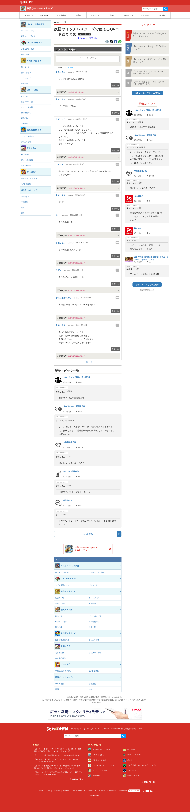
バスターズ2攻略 (27, 31)
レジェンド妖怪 (27, 107)
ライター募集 (135, 790)
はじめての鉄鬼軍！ (28, 136)
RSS (151, 791)
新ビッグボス (26, 73)
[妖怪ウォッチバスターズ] (26, 3)
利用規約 (66, 790)
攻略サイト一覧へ (149, 782)
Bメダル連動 (26, 184)
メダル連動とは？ (28, 49)
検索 (165, 9)
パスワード (25, 54)
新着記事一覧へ (77, 779)
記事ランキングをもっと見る (147, 93)
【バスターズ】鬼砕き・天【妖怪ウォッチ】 (149, 47)
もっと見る (88, 534)
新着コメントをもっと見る (147, 284)
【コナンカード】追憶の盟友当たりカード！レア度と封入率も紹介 (57, 755)
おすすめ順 (69, 67)
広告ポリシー (92, 790)
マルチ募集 (25, 197)
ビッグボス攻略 (27, 160)
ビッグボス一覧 (27, 102)
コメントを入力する (88, 58)
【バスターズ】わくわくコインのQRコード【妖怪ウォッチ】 (149, 72)
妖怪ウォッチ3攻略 (28, 36)
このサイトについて (43, 790)
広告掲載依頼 (111, 790)
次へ (88, 362)
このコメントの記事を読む (88, 38)
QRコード (44, 15)
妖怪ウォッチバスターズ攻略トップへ (86, 548)
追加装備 (24, 84)
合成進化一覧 (26, 113)
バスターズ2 (28, 15)
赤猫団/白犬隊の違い (29, 178)
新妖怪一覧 (25, 67)
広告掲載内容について (147, 290)
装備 (112, 15)
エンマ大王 (95, 15)
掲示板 (162, 15)
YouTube (147, 791)
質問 (22, 208)
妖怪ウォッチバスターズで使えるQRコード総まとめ (149, 34)
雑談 (22, 213)
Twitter (142, 791)
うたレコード (26, 78)
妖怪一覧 (24, 96)
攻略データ (145, 15)
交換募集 (24, 202)
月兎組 (78, 15)
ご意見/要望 (56, 790)
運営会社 (102, 790)
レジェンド (128, 15)
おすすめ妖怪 (26, 165)
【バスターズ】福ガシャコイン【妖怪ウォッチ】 (149, 60)
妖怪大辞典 (61, 15)
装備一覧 (24, 124)
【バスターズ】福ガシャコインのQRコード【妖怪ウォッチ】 (149, 83)
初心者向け (25, 155)
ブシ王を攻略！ (27, 142)
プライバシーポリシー (78, 790)
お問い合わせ (123, 790)
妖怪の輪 (24, 118)
